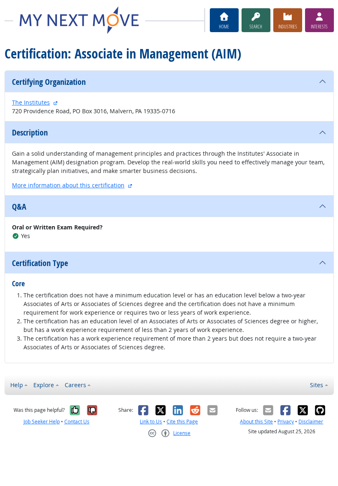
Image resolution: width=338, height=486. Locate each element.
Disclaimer (310, 421)
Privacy (285, 421)
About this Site (256, 421)
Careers (75, 385)
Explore (43, 385)
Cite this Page (182, 421)
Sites (316, 385)
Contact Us (76, 421)
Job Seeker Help (41, 421)
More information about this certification (68, 185)
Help (16, 385)
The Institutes (31, 102)
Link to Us (151, 421)
